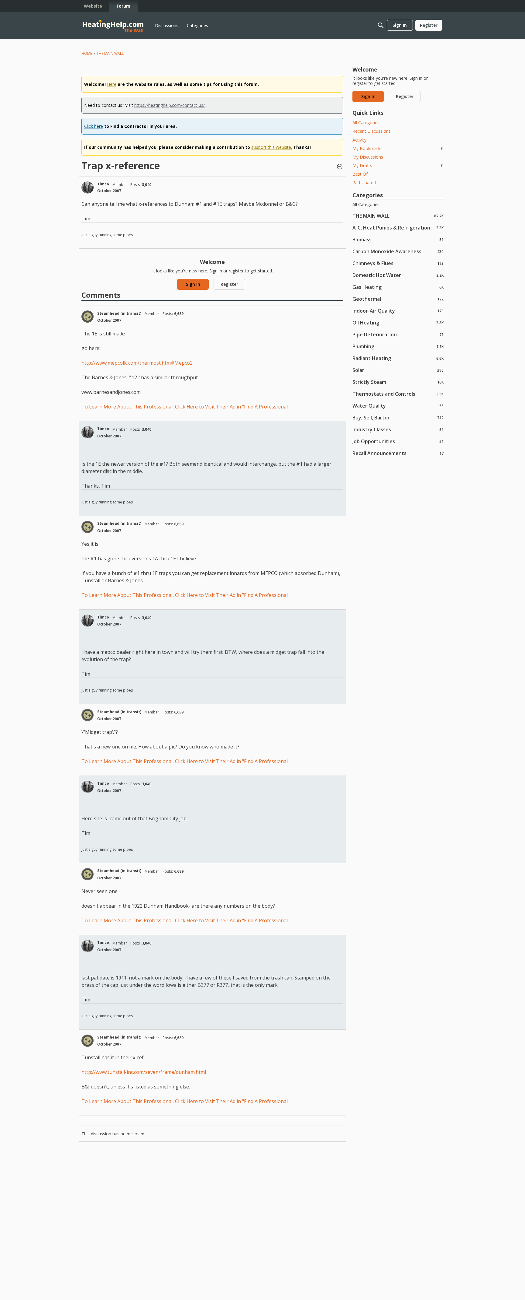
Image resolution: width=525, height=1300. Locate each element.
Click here (93, 126)
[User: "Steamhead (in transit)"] (87, 316)
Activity (359, 140)
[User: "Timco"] (87, 187)
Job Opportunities (398, 441)
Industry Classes (398, 429)
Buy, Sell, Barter (398, 417)
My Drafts (398, 165)
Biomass (398, 239)
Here (111, 84)
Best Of (360, 174)
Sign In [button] (193, 284)
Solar (398, 370)
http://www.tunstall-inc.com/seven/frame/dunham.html (143, 1072)
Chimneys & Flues (398, 263)
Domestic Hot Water (398, 275)
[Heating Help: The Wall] (113, 25)
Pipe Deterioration (398, 334)
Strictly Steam (398, 382)
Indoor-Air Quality (398, 310)
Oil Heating (398, 322)
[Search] (380, 25)
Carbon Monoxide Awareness (398, 251)
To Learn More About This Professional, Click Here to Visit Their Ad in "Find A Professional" (185, 406)
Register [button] (229, 284)
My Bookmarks (398, 148)
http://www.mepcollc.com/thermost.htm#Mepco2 (137, 362)
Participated (364, 182)
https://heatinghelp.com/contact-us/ (169, 105)
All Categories (365, 122)
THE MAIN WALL (398, 215)
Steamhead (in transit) (119, 313)
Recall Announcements (398, 453)
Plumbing (398, 346)
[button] (339, 167)
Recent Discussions (371, 131)
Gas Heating (398, 287)
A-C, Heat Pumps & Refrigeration (398, 227)
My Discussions (367, 157)
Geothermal (398, 299)
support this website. (271, 147)
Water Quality (398, 405)
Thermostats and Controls (398, 394)
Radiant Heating (398, 358)
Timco (103, 184)
